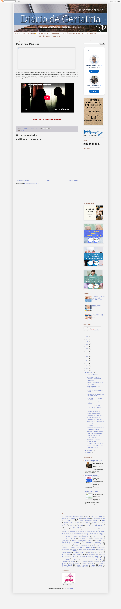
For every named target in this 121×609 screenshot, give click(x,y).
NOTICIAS (65, 554)
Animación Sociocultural (92, 520)
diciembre (90, 372)
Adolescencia (65, 518)
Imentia (73, 547)
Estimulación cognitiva (70, 544)
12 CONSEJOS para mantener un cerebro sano (98, 316)
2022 (87, 346)
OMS (74, 554)
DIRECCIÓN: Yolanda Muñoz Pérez (73, 33)
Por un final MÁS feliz (92, 375)
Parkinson (80, 554)
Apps (103, 520)
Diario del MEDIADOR (91, 475)
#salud (86, 516)
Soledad (91, 561)
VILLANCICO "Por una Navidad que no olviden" (95, 395)
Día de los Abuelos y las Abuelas (72, 530)
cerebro (101, 522)
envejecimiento (99, 540)
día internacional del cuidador (90, 529)
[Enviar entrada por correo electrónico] (40, 128)
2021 (87, 349)
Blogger (70, 588)
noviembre (90, 450)
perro (97, 554)
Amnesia (81, 520)
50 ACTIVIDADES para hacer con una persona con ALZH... (95, 442)
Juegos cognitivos (89, 549)
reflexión (92, 559)
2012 (87, 370)
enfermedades (81, 540)
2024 (87, 341)
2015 (87, 363)
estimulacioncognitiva (88, 544)
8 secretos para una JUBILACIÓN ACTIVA (93, 410)
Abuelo (101, 516)
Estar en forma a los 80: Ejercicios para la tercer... (94, 414)
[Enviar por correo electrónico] (44, 128)
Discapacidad (97, 536)
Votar (75, 566)
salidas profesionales (68, 561)
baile (72, 522)
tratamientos (85, 565)
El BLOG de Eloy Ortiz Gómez (93, 460)
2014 (87, 365)
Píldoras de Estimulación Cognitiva (89, 556)
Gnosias (94, 545)
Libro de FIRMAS (44, 36)
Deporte (103, 528)
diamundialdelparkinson (67, 535)
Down (89, 538)
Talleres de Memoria (74, 563)
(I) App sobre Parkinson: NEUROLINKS (93, 436)
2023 (87, 344)
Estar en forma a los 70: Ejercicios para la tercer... (94, 418)
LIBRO (74, 551)
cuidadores (89, 525)
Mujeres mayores (67, 552)
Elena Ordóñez (65, 540)
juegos (80, 549)
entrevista (90, 540)
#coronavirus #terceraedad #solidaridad (72, 516)
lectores (64, 551)
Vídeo (100, 565)
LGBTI (68, 551)
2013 (87, 368)
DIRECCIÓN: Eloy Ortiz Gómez (49, 33)
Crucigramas (65, 525)
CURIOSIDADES (99, 526)
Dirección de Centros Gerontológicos (94, 535)
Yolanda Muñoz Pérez (96, 566)
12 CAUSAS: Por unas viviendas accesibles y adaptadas (94, 378)
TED (96, 563)
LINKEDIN (81, 551)
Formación (99, 544)
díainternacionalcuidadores (96, 533)
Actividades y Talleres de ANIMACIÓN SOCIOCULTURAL (98, 298)
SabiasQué (99, 560)
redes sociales (84, 559)
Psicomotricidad (96, 558)
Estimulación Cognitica (93, 542)
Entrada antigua (73, 180)
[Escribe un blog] (45, 128)
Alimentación (86, 518)
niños (102, 552)
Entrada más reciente (23, 180)
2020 (87, 351)
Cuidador (79, 526)
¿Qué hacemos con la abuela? (95, 421)
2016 (87, 361)
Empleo (74, 540)
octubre (89, 452)
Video (22, 130)
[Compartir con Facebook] (49, 128)
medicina (87, 551)
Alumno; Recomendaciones (98, 518)
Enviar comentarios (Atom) (31, 183)
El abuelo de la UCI (98, 538)
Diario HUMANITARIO (91, 491)
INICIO (17, 33)
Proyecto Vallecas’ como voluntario (93, 387)
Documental (82, 538)
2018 (87, 356)
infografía (79, 547)
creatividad (100, 524)
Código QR (64, 524)
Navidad (90, 552)
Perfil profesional (90, 554)
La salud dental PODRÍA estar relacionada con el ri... (95, 446)
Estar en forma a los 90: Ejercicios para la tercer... (94, 406)
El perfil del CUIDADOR (93, 439)
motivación (100, 551)
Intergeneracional (90, 547)
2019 (87, 353)
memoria (94, 551)
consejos (87, 524)
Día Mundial (102, 529)
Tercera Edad (67, 565)
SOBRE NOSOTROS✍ (29, 33)
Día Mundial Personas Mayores (80, 533)
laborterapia (100, 549)
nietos (96, 552)
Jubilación (74, 549)
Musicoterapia (79, 552)
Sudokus (97, 561)
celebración (95, 522)
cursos (66, 528)
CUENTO (72, 525)
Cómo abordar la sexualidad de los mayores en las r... (95, 428)
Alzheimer (68, 520)
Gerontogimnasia (85, 545)
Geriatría (76, 545)
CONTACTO (56, 36)
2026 (87, 337)
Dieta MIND (78, 535)
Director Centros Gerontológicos (77, 536)
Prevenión (84, 558)
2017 (87, 358)
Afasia (80, 518)
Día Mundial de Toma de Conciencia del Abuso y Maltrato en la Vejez (80, 531)
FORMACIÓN (91, 33)
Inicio (48, 180)
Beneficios (77, 522)
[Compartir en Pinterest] (50, 128)
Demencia (74, 528)
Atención (66, 522)
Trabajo (78, 565)
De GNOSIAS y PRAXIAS (96, 306)
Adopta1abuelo (73, 518)
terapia (101, 563)
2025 (87, 339)
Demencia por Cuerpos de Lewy (91, 528)
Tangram (84, 563)
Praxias (75, 558)
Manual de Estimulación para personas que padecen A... (95, 432)
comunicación (72, 524)
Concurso (80, 524)
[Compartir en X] (47, 128)
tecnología (90, 563)
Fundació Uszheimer (67, 545)
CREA (94, 524)
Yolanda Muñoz (82, 566)
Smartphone (85, 561)
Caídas (88, 522)
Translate (96, 330)
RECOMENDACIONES (69, 560)
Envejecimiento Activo (70, 542)
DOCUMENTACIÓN (68, 538)
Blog (83, 522)
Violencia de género (67, 566)
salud (78, 561)
